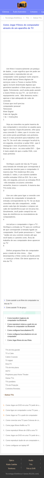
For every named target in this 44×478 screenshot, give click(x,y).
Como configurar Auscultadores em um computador (22, 335)
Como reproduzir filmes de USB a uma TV (21, 430)
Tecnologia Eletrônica (13, 18)
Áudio (31, 460)
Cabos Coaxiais (11, 357)
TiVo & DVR (30, 468)
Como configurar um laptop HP (17, 445)
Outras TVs (37, 18)
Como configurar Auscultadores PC (20, 330)
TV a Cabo (9, 353)
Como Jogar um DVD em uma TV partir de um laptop (23, 405)
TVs (27, 18)
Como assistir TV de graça (16, 307)
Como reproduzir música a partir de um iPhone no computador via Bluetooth (22, 325)
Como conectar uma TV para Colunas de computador (23, 420)
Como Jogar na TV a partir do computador (21, 415)
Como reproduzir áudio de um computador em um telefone (23, 440)
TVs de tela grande (12, 350)
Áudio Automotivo (19, 12)
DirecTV (8, 364)
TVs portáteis (10, 382)
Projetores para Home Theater (16, 374)
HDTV (7, 371)
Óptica (11, 460)
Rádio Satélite (11, 464)
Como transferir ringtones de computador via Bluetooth (18, 319)
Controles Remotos (12, 389)
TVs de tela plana (12, 367)
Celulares (33, 12)
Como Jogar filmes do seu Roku (19, 340)
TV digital (9, 360)
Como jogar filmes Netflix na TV (18, 425)
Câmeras (5, 12)
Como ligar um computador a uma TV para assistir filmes (23, 410)
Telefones (11, 468)
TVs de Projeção (11, 385)
